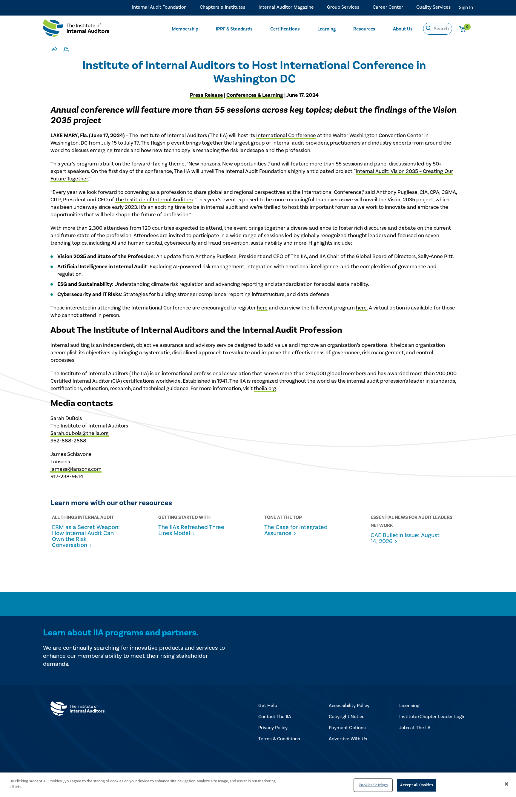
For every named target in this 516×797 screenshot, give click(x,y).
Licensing (409, 706)
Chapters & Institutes (222, 7)
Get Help (267, 706)
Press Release (206, 95)
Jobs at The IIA (415, 728)
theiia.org (265, 388)
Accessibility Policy (349, 706)
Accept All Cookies (416, 785)
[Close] (506, 783)
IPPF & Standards (234, 29)
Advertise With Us (348, 739)
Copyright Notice (347, 717)
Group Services (343, 7)
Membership (185, 29)
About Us (403, 29)
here (262, 307)
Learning (326, 29)
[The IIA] (76, 29)
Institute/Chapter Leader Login (432, 717)
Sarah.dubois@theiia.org (79, 433)
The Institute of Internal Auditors (154, 199)
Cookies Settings (373, 785)
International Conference (286, 135)
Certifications (285, 29)
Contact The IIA (274, 717)
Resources (364, 29)
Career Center (388, 7)
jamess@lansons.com (76, 469)
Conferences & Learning (254, 95)
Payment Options (347, 728)
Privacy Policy (273, 728)
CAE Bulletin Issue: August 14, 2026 (405, 538)
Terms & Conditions (279, 739)
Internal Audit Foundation (159, 7)
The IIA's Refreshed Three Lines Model (191, 530)
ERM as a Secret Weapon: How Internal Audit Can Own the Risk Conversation (86, 536)
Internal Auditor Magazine (286, 7)
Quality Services (433, 7)
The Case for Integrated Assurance (296, 530)
